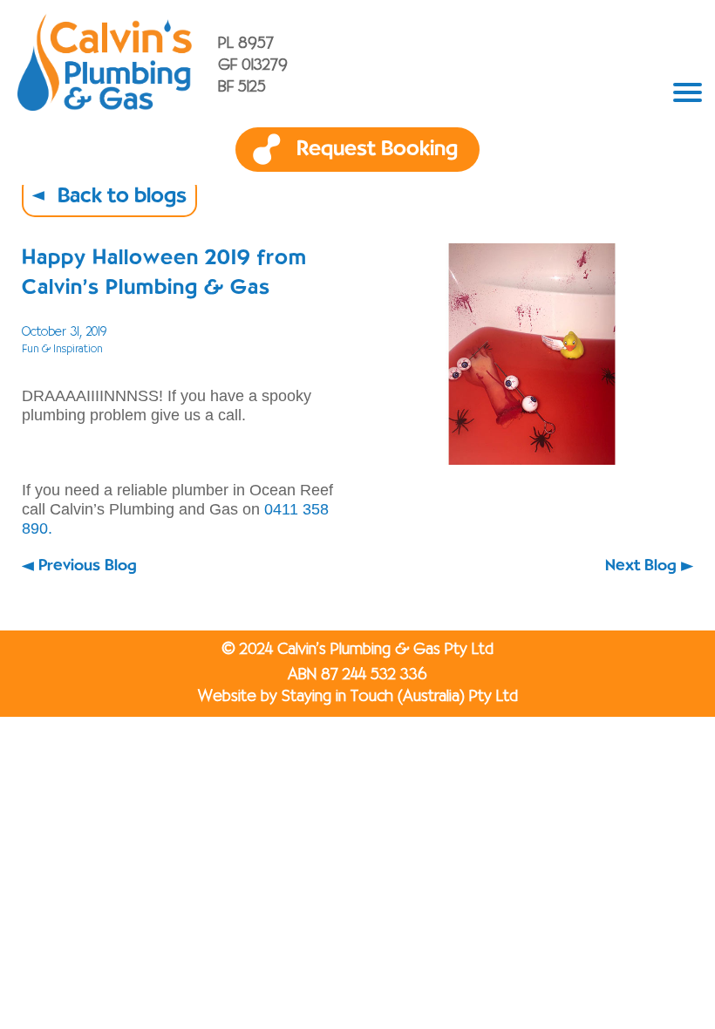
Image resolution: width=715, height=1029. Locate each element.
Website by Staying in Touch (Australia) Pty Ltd (358, 697)
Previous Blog (87, 566)
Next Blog (641, 566)
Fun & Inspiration (62, 349)
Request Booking (377, 149)
